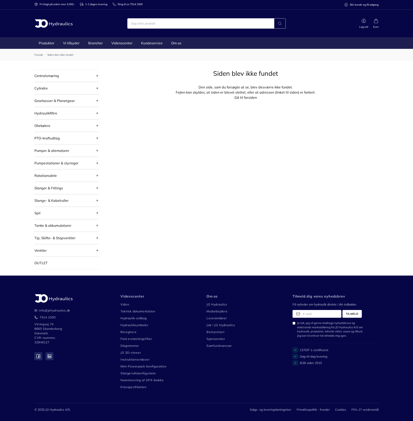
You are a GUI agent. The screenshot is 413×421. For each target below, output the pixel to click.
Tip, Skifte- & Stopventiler (55, 238)
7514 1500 (47, 317)
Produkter (46, 43)
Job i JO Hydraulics (220, 325)
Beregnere (128, 332)
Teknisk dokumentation (137, 311)
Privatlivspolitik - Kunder (313, 410)
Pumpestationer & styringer (56, 163)
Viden (124, 304)
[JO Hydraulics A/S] (53, 23)
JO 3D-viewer (130, 353)
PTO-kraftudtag (47, 138)
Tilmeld (352, 313)
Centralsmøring (46, 76)
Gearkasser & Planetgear (54, 101)
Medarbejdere (216, 311)
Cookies (340, 410)
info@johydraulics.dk (52, 310)
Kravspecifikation (133, 387)
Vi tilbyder (71, 43)
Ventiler (40, 250)
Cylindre (41, 88)
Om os (176, 43)
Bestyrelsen (215, 332)
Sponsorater (215, 339)
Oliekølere (42, 125)
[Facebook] (38, 356)
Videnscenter (122, 43)
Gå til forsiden (245, 97)
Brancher (95, 43)
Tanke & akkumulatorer (52, 225)
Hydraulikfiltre (45, 113)
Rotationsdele (45, 175)
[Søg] (279, 23)
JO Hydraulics (216, 304)
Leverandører (216, 318)
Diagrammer (129, 346)
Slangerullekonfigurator (138, 373)
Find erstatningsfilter (136, 339)
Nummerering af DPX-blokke (142, 380)
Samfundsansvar (219, 346)
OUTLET (41, 263)
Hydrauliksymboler (134, 325)
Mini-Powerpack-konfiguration (143, 366)
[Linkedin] (49, 356)
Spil (37, 213)
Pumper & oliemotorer (51, 150)
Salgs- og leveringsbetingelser (270, 410)
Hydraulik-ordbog (133, 318)
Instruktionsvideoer (134, 359)
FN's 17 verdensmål (365, 410)
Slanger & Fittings (48, 188)
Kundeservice (152, 43)
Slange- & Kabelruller (51, 200)
